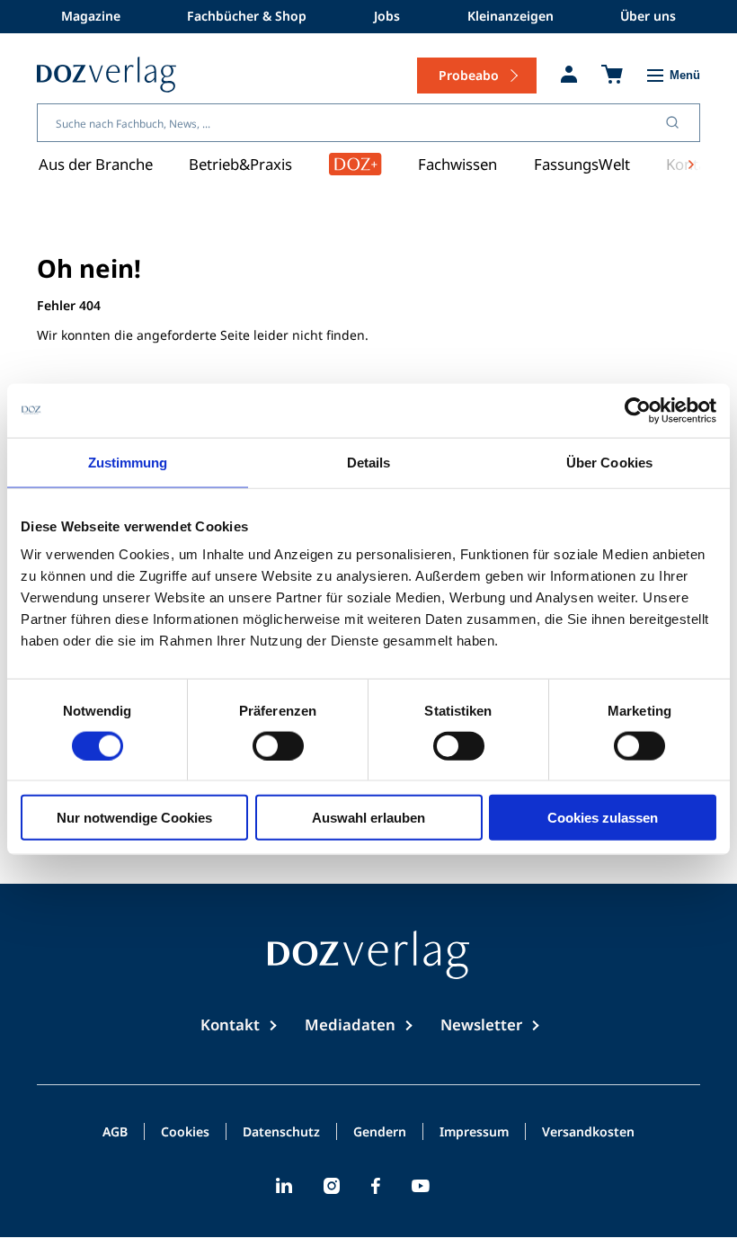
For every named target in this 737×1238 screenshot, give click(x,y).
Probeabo (469, 75)
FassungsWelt (582, 164)
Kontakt (230, 1024)
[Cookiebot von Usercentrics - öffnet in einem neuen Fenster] (637, 409)
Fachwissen (457, 164)
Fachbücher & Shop (246, 15)
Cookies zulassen (602, 817)
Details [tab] (369, 461)
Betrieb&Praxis (240, 164)
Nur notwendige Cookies (134, 817)
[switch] (278, 745)
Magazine (90, 15)
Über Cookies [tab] (609, 461)
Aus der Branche (96, 164)
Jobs (387, 15)
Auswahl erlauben (368, 817)
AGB (115, 1133)
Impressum (474, 1133)
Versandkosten (588, 1133)
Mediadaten (350, 1024)
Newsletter (481, 1024)
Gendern (379, 1133)
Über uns (648, 15)
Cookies (185, 1133)
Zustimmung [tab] (128, 461)
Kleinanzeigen (510, 15)
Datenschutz (281, 1133)
